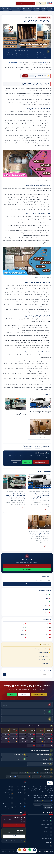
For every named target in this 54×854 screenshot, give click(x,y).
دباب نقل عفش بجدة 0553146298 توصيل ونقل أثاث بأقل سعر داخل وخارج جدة (15, 496)
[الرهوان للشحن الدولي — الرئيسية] (49, 3)
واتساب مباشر (26, 569)
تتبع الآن (14, 836)
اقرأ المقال (46, 510)
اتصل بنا (15, 462)
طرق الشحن (36, 8)
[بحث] (4, 674)
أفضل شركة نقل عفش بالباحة (39, 534)
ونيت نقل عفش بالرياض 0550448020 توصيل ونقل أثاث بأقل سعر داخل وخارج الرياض (39, 496)
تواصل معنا (11, 851)
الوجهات (43, 8)
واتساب (37, 446)
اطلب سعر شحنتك (40, 462)
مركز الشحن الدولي (27, 8)
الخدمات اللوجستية (15, 8)
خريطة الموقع (4, 851)
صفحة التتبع (27, 583)
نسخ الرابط (27, 446)
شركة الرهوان (42, 62)
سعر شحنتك (29, 3)
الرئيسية (50, 8)
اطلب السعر (27, 566)
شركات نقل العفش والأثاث (44, 17)
